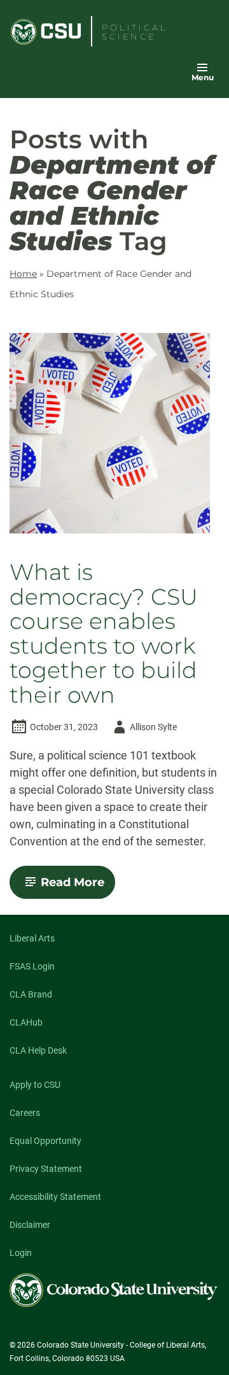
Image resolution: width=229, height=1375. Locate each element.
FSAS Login (32, 966)
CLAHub (26, 1022)
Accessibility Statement (55, 1197)
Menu (202, 77)
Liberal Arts (32, 938)
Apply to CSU (35, 1085)
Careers (25, 1113)
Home (23, 273)
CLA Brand (31, 994)
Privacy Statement (46, 1169)
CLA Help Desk (38, 1050)
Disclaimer (30, 1225)
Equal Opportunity (45, 1141)
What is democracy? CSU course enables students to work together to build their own (104, 633)
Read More (78, 887)
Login (21, 1253)
